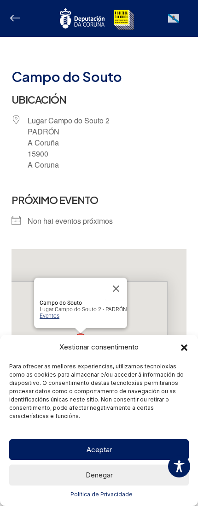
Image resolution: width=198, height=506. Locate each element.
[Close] (116, 289)
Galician (174, 22)
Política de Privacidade (101, 494)
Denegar (99, 475)
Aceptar (99, 449)
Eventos (49, 316)
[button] (184, 347)
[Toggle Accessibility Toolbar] (179, 466)
